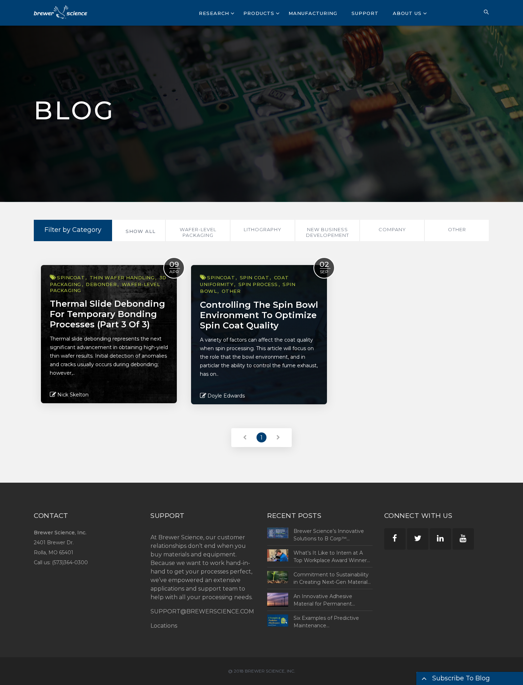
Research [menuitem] (214, 13)
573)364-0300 (71, 562)
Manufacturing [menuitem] (313, 13)
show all (140, 231)
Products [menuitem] (258, 13)
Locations (163, 625)
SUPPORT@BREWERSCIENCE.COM (202, 611)
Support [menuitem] (365, 13)
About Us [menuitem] (407, 13)
